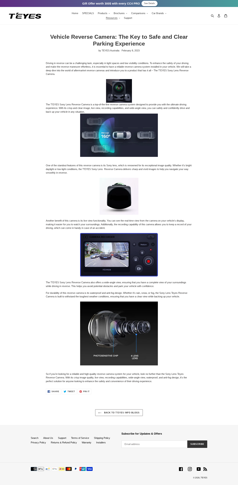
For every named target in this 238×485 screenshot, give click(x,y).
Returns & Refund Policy (64, 442)
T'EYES (204, 478)
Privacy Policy (38, 442)
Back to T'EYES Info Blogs (121, 412)
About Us (48, 438)
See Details (149, 3)
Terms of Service (80, 438)
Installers (101, 442)
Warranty (86, 442)
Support (62, 438)
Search (34, 438)
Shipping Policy (102, 438)
